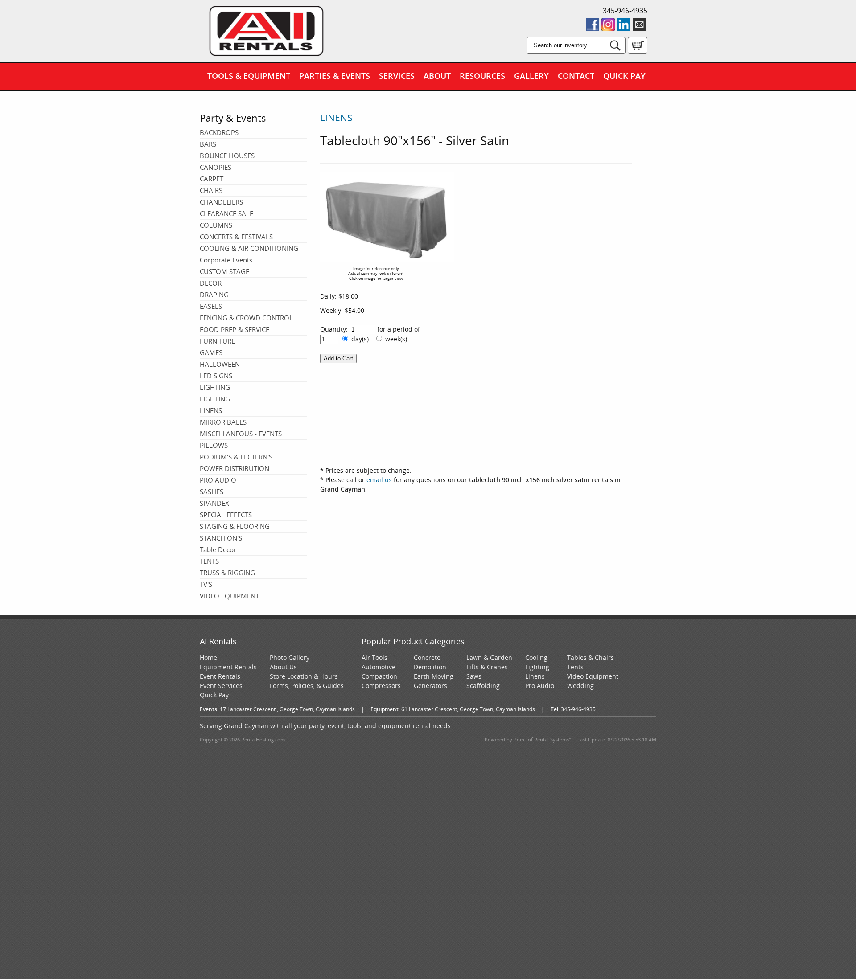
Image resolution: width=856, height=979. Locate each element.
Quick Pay (624, 75)
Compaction (379, 676)
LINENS (211, 410)
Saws (474, 676)
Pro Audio (539, 685)
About (437, 75)
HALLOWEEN (220, 364)
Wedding (580, 685)
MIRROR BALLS (223, 422)
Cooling (536, 657)
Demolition (430, 667)
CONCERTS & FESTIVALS (236, 236)
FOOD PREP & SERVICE (234, 329)
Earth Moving (433, 676)
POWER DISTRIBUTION (234, 468)
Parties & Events (334, 75)
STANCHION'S (221, 537)
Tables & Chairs (590, 657)
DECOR (211, 283)
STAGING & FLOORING (235, 526)
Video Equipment (592, 676)
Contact (576, 75)
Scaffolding (483, 685)
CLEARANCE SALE (226, 213)
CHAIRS (211, 190)
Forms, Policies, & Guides (307, 685)
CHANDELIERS (221, 201)
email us (379, 479)
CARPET (211, 178)
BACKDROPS (219, 132)
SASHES (211, 491)
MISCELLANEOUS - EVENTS (241, 433)
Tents (575, 667)
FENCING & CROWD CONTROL (246, 317)
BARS (208, 143)
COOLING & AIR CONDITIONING (249, 248)
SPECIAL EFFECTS (226, 514)
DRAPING (214, 294)
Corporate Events (226, 259)
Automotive (378, 667)
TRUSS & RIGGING (227, 572)
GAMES (211, 352)
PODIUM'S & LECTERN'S (236, 456)
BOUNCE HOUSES (227, 155)
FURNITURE (217, 340)
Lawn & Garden (489, 657)
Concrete (427, 657)
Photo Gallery (289, 657)
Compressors (381, 685)
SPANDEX (214, 503)
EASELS (211, 306)
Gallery (531, 75)
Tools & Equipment (248, 75)
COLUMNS (216, 225)
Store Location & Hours (304, 676)
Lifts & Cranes (487, 667)
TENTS (209, 561)
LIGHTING (215, 387)
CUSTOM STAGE (224, 271)
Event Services (221, 685)
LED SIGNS (216, 375)
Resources (482, 75)
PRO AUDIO (218, 479)
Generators (430, 685)
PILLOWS (214, 445)
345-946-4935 (625, 10)
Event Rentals (220, 676)
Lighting (537, 667)
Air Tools (374, 657)
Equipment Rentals (228, 667)
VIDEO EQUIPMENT (229, 595)
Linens (535, 676)
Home (208, 657)
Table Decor (218, 549)
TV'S (206, 584)
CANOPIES (215, 167)
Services (397, 75)
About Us (283, 667)
